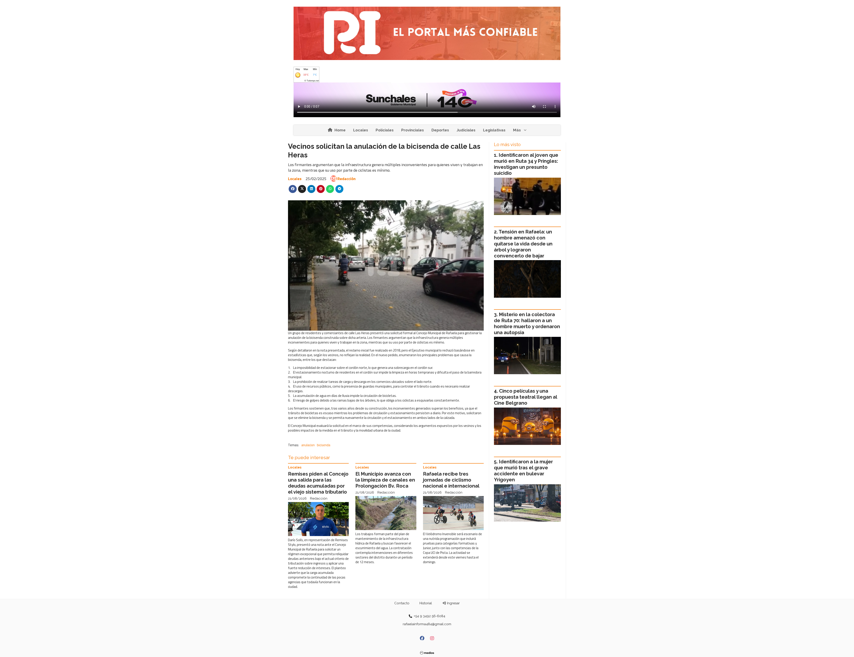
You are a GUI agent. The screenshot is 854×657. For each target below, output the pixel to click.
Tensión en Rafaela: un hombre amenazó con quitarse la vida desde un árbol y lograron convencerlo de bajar (523, 244)
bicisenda (323, 445)
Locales (360, 130)
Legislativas (494, 130)
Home (340, 130)
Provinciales (412, 130)
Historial (425, 603)
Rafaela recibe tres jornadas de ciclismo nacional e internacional (451, 480)
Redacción (346, 178)
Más (517, 130)
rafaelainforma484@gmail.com (427, 624)
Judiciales (466, 130)
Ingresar (453, 603)
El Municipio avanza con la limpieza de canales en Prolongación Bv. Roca (385, 480)
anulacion (308, 445)
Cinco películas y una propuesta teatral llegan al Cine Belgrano (525, 397)
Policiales (385, 130)
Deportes (440, 130)
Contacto (401, 603)
